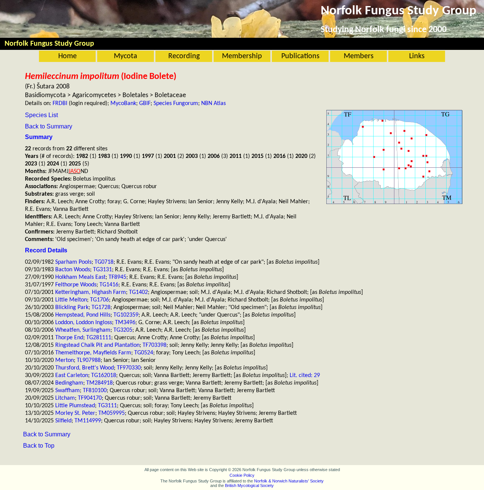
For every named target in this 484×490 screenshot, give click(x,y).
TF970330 (129, 368)
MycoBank (123, 103)
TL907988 (89, 360)
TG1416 (108, 285)
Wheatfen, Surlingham (82, 330)
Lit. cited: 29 (305, 376)
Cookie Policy (242, 475)
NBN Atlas (213, 103)
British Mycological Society (249, 485)
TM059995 (111, 413)
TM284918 (99, 383)
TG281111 (98, 338)
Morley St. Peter (75, 413)
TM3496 (125, 323)
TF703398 (154, 345)
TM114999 (87, 421)
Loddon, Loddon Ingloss (83, 323)
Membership (242, 56)
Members (359, 56)
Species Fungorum (176, 103)
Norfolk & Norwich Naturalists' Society (289, 481)
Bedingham (69, 383)
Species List (41, 115)
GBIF (144, 103)
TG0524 (143, 353)
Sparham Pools (73, 262)
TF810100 (95, 391)
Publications (300, 56)
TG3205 (122, 330)
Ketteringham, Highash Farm (90, 292)
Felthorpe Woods (75, 285)
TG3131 (102, 270)
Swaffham (67, 391)
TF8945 (117, 277)
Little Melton (71, 300)
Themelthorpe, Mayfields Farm (93, 353)
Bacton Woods (72, 270)
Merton (64, 360)
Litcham (65, 398)
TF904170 (90, 398)
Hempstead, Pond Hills (82, 315)
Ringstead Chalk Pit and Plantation (97, 345)
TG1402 (138, 292)
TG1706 (99, 300)
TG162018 (103, 376)
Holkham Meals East (80, 277)
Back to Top (38, 445)
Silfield (63, 421)
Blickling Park (71, 308)
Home (67, 56)
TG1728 (101, 308)
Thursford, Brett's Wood (84, 368)
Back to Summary (48, 126)
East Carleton (71, 376)
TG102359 (125, 315)
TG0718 (104, 262)
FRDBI (60, 103)
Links (417, 56)
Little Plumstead (75, 406)
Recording (184, 56)
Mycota (125, 56)
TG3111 (107, 406)
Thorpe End (69, 338)
